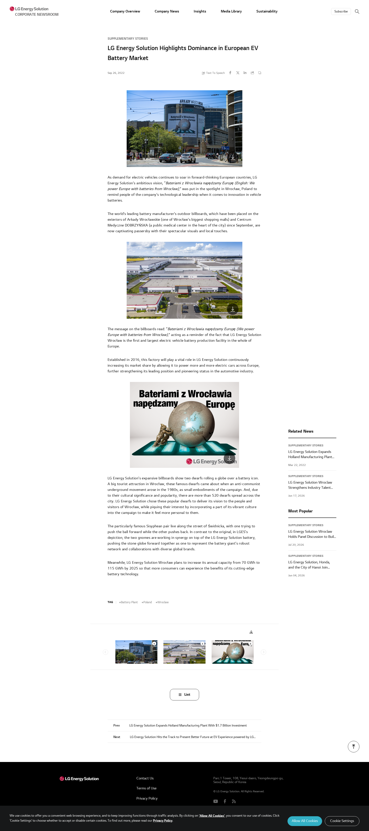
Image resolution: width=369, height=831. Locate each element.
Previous (105, 652)
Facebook (230, 72)
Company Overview (125, 11)
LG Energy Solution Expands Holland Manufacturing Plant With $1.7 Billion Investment (180, 725)
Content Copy (259, 72)
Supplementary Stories (128, 38)
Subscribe (341, 11)
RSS (234, 801)
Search (357, 11)
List (187, 694)
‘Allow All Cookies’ (212, 816)
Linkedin (245, 72)
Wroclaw (163, 602)
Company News (167, 11)
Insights (200, 11)
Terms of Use (146, 788)
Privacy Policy (147, 798)
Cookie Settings (342, 821)
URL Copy (252, 72)
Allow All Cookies (305, 821)
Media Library (231, 11)
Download (251, 632)
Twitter (237, 72)
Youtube (215, 801)
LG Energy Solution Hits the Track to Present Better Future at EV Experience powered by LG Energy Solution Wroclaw (187, 737)
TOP (353, 746)
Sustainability (267, 11)
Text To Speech (215, 73)
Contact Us (145, 778)
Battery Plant (129, 602)
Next (263, 652)
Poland (147, 602)
